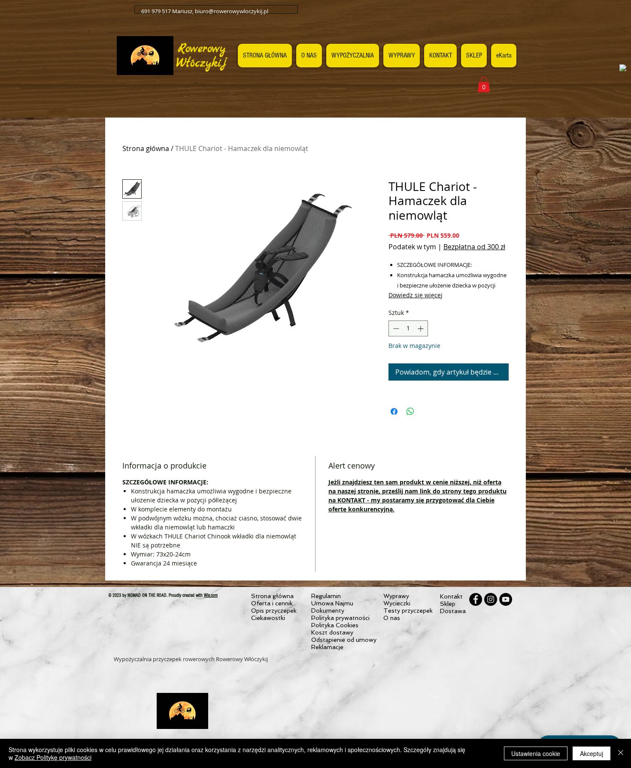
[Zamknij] (621, 753)
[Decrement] (395, 328)
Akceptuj (591, 753)
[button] (483, 84)
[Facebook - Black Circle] (475, 599)
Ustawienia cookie (535, 753)
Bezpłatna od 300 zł (474, 246)
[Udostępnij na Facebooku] (394, 411)
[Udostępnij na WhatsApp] (410, 411)
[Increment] (421, 328)
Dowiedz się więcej (415, 295)
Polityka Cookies (334, 625)
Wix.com (211, 595)
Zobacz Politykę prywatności (53, 757)
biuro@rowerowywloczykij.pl (231, 11)
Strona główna (145, 148)
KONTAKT (351, 500)
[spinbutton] (408, 328)
